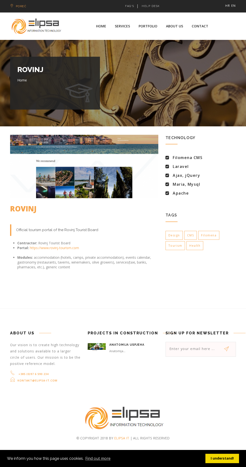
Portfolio (148, 26)
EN (233, 6)
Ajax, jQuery (186, 175)
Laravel (181, 166)
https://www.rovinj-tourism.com (54, 248)
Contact (200, 26)
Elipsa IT (121, 438)
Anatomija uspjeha (126, 344)
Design (174, 235)
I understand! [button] (222, 458)
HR (227, 6)
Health (194, 246)
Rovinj (23, 209)
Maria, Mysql (186, 184)
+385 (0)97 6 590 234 (33, 374)
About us (174, 26)
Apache (181, 193)
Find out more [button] (98, 458)
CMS (190, 235)
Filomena (208, 235)
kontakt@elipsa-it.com (37, 380)
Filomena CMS (188, 157)
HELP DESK (151, 6)
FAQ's (129, 6)
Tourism (175, 246)
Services (122, 26)
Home (101, 26)
